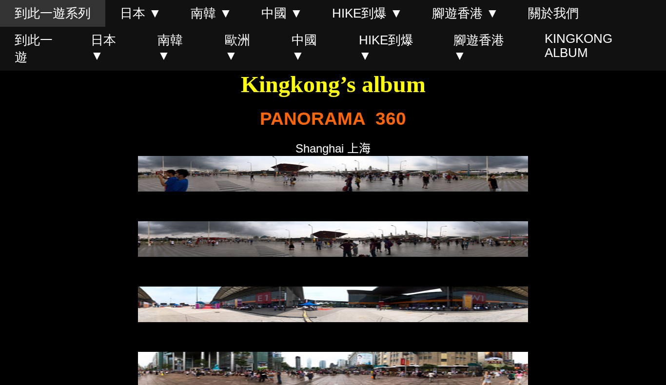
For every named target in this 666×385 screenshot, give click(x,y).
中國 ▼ (282, 13)
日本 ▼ (140, 13)
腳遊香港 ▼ (465, 13)
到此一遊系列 (53, 13)
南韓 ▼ (211, 13)
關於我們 (553, 13)
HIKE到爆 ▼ (367, 13)
